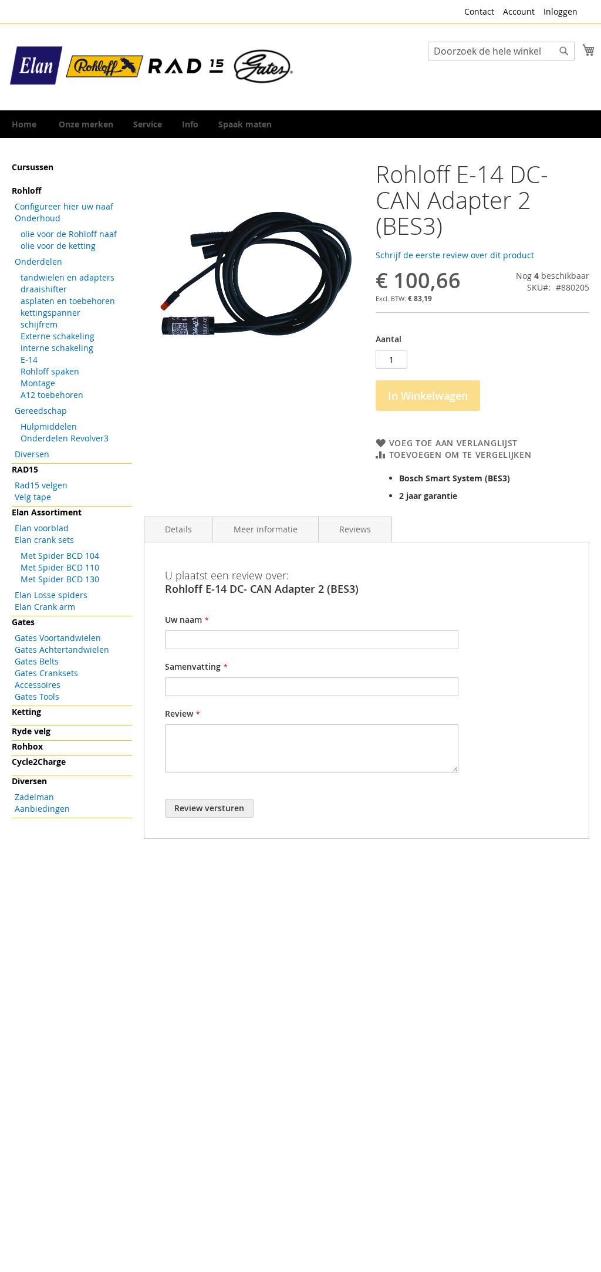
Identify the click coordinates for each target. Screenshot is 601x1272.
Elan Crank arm (45, 606)
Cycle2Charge (39, 761)
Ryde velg (31, 731)
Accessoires (37, 684)
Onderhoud (37, 218)
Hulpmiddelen (49, 426)
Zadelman (34, 796)
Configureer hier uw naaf (64, 206)
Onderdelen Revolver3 (65, 438)
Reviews (355, 529)
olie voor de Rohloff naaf (69, 233)
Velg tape (33, 496)
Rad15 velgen (41, 485)
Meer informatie (266, 529)
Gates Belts (37, 661)
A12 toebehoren (52, 394)
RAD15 (25, 469)
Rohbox (27, 746)
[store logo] (152, 66)
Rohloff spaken (50, 371)
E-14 (29, 359)
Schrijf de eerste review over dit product (455, 255)
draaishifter (44, 289)
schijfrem (39, 324)
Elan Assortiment (47, 512)
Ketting (26, 711)
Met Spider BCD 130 (60, 579)
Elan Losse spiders (51, 594)
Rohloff (26, 190)
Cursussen (32, 167)
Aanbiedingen (42, 808)
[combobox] (501, 51)
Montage (38, 383)
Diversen (32, 454)
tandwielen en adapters (67, 277)
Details (178, 529)
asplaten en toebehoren (68, 300)
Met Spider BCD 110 (60, 567)
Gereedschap (41, 410)
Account (519, 11)
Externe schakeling (57, 336)
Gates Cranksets (46, 673)
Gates (23, 621)
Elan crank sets (44, 539)
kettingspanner (50, 312)
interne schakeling (57, 347)
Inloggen (560, 11)
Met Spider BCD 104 (60, 555)
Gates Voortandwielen (58, 637)
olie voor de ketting (58, 245)
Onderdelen (38, 261)
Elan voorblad (42, 528)
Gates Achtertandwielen (62, 649)
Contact (479, 11)
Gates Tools (37, 696)
